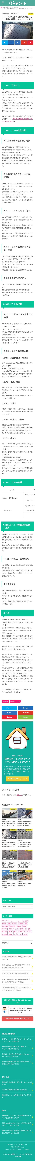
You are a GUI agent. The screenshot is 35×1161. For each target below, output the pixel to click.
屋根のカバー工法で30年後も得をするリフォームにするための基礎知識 (16, 1040)
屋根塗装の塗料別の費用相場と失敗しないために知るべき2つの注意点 (16, 1055)
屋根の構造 (5, 926)
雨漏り (10, 934)
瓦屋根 (21, 929)
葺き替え (4, 931)
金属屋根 (4, 934)
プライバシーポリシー (21, 1144)
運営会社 (26, 1149)
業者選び (11, 929)
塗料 (26, 923)
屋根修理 (12, 926)
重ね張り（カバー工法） (24, 931)
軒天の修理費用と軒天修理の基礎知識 (14, 1090)
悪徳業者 (4, 929)
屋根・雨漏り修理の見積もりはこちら (17, 1018)
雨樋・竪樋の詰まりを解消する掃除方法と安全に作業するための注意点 (16, 980)
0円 (3, 921)
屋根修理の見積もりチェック (17, 779)
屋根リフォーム (16, 701)
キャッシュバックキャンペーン (14, 1149)
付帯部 (4, 923)
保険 (9, 923)
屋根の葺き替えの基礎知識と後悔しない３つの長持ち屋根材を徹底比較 (16, 1048)
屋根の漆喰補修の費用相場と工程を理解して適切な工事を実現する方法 (16, 966)
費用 (15, 931)
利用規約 (10, 1144)
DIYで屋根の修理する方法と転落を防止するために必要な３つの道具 (16, 989)
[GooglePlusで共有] (24, 42)
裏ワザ (10, 931)
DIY (7, 921)
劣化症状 (14, 923)
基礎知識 (20, 923)
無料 (16, 929)
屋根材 (25, 926)
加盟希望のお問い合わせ (17, 1147)
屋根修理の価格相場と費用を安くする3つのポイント (16, 958)
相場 (26, 929)
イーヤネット (19, 1154)
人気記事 (25, 921)
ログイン (19, 795)
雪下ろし (19, 934)
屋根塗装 (6, 701)
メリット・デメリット (15, 921)
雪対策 (25, 934)
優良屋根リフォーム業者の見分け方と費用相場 (16, 1096)
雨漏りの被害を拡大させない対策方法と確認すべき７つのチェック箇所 (16, 1124)
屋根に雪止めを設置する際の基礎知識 (15, 973)
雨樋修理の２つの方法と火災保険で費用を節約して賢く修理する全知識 (16, 1117)
